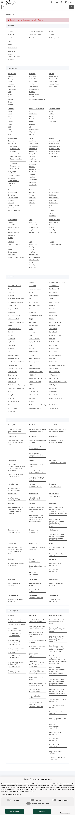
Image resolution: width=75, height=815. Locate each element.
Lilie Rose (52, 338)
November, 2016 (13, 595)
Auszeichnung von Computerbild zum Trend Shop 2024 (36, 455)
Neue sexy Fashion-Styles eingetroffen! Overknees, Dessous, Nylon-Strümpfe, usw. (15, 550)
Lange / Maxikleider (34, 161)
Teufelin (10, 238)
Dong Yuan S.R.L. (13, 309)
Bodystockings (33, 114)
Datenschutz (11, 51)
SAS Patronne (53, 388)
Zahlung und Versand (35, 34)
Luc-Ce (31, 345)
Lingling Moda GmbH (35, 342)
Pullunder (11, 203)
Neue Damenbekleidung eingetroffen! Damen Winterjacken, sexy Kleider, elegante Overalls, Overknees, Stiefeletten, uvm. (58, 511)
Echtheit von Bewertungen (36, 31)
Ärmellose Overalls (54, 141)
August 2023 (12, 460)
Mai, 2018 (32, 559)
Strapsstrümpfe (12, 252)
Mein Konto (11, 38)
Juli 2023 (31, 460)
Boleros (51, 111)
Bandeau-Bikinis (33, 79)
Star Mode (32, 398)
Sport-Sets (52, 227)
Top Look (31, 401)
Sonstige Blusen (54, 84)
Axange (10, 289)
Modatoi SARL (53, 352)
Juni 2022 (32, 484)
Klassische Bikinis (34, 89)
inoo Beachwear (33, 325)
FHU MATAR (53, 315)
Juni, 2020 (11, 503)
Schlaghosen (12, 178)
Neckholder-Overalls (55, 154)
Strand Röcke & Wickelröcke (37, 99)
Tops (9, 134)
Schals (10, 102)
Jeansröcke (32, 192)
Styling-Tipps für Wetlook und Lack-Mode (37, 441)
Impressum (11, 59)
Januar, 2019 (53, 503)
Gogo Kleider (32, 159)
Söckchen (11, 247)
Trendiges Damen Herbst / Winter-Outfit (15, 600)
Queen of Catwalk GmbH (15, 368)
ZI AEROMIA (11, 411)
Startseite (11, 31)
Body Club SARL (33, 295)
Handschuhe (11, 86)
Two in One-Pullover (14, 210)
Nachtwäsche (32, 119)
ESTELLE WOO (54, 312)
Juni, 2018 (11, 559)
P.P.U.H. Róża (53, 358)
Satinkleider (32, 177)
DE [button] (51, 2)
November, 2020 (54, 493)
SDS (9, 391)
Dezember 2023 (12, 436)
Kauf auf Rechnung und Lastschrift (56, 584)
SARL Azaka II (53, 368)
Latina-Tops (32, 249)
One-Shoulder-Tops (34, 257)
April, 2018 (52, 559)
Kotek (30, 335)
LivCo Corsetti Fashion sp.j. (57, 342)
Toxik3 (51, 401)
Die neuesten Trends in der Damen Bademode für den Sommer (36, 479)
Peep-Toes (52, 200)
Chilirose (31, 299)
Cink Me (51, 299)
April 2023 (52, 460)
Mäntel (51, 116)
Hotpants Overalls (54, 146)
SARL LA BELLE (54, 378)
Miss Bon (31, 348)
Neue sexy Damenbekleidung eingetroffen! (37, 567)
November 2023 (33, 436)
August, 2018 (33, 543)
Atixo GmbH (32, 286)
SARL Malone (12, 381)
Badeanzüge (32, 76)
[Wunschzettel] (61, 2)
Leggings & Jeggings (14, 175)
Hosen (10, 114)
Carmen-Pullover (13, 197)
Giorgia (31, 319)
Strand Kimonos (33, 97)
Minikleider (32, 167)
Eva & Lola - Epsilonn (14, 315)
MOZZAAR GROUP (13, 355)
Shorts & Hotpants (13, 181)
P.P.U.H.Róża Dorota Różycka (16, 362)
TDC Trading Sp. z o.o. (14, 401)
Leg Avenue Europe (34, 338)
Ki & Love (11, 335)
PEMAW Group (12, 365)
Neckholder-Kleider (34, 169)
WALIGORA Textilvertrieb (36, 408)
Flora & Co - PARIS (13, 319)
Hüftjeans (13, 151)
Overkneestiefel (53, 197)
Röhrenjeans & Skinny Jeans (16, 160)
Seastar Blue (53, 391)
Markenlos (11, 348)
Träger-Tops (32, 265)
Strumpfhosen (12, 254)
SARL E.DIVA (32, 375)
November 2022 (13, 484)
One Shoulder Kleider (35, 172)
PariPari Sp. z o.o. (34, 362)
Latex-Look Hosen (13, 168)
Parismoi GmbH (54, 362)
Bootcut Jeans (14, 146)
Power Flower (33, 365)
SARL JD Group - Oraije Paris (37, 378)
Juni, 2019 (32, 503)
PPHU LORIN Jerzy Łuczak (57, 365)
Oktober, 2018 (53, 530)
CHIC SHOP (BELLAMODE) (16, 299)
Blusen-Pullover (12, 192)
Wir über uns (11, 34)
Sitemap (51, 34)
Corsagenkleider (33, 154)
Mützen (10, 94)
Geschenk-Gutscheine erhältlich (35, 591)
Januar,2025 (12, 425)
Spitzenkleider (33, 179)
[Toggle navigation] (2, 1)
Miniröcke (31, 195)
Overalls (10, 121)
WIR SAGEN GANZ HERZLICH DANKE (34, 499)
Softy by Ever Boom (34, 395)
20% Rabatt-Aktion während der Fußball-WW (16, 564)
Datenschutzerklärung (7, 794)
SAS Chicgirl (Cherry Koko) (16, 388)
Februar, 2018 (33, 579)
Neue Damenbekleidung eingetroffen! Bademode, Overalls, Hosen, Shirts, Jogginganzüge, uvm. (36, 518)
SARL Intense (53, 375)
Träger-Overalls (53, 156)
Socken (10, 249)
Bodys (10, 111)
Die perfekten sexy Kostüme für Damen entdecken (37, 448)
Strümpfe (31, 134)
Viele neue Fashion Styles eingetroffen (56, 548)
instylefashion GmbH (55, 325)
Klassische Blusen (54, 79)
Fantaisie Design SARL (35, 315)
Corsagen (31, 116)
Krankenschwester (13, 227)
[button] (57, 2)
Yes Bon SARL (53, 408)
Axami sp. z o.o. (54, 286)
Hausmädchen (12, 225)
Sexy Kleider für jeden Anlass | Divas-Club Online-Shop (37, 430)
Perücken (11, 99)
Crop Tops (32, 247)
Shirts (9, 129)
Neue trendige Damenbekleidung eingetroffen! (34, 574)
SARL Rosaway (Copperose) (16, 385)
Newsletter (32, 38)
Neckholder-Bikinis (34, 94)
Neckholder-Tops (33, 254)
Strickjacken (52, 121)
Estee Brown (32, 312)
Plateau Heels (53, 203)
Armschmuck (12, 76)
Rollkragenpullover (13, 205)
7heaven (31, 282)
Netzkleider (32, 124)
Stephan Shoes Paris (55, 398)
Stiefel (51, 213)
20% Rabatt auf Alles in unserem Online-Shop (56, 441)
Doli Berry (52, 305)
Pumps (51, 205)
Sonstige (10, 104)
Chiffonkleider (33, 149)
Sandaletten (52, 208)
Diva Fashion (12, 305)
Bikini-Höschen (33, 84)
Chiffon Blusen (53, 76)
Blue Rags (11, 295)
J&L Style (10, 332)
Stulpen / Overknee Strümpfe (16, 257)
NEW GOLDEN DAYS (14, 358)
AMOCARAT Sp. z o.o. (14, 286)
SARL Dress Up (12, 375)
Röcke (10, 124)
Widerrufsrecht (12, 48)
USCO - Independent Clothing (37, 405)
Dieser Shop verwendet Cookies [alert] (37, 779)
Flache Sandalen (54, 192)
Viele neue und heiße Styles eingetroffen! (37, 548)
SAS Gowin (32, 388)
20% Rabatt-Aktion (55, 486)
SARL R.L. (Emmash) (35, 381)
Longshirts (32, 230)
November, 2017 (54, 579)
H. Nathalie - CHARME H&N (16, 322)
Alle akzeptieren (14, 811)
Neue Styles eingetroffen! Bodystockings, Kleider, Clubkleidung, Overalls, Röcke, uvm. (15, 510)
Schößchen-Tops (34, 260)
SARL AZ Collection (34, 368)
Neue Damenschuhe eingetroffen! (14, 584)
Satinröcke (32, 200)
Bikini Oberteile (33, 81)
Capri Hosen (11, 141)
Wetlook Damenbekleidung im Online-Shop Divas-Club (37, 472)
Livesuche (52, 31)
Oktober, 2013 (53, 595)
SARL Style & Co (54, 385)
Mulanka (31, 355)
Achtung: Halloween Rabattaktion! (55, 600)
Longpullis (11, 200)
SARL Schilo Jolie (34, 385)
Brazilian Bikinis (33, 86)
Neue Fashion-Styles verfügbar (35, 584)
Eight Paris (52, 309)
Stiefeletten (52, 215)
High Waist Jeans (15, 149)
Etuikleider (32, 156)
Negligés (31, 121)
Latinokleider (32, 164)
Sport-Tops (52, 230)
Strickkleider (32, 182)
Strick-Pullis (11, 208)
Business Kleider (33, 146)
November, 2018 (34, 530)
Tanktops (31, 262)
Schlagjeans (13, 163)
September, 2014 (34, 595)
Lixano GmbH (12, 345)
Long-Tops (32, 252)
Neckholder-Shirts (34, 232)
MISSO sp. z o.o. (54, 348)
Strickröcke (32, 203)
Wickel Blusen (53, 86)
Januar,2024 (53, 425)
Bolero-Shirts (32, 222)
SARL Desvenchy (54, 372)
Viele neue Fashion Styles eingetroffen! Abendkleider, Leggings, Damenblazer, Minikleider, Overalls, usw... (57, 537)
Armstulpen (11, 79)
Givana (51, 319)
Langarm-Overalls (54, 151)
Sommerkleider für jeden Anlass (36, 465)
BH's (30, 111)
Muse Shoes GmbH (55, 355)
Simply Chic (11, 395)
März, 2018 (11, 579)
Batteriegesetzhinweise (56, 38)
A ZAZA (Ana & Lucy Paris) (57, 282)
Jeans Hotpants (14, 154)
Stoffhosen (11, 186)
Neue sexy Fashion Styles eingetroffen (56, 555)
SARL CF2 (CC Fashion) (36, 372)
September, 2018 (13, 543)
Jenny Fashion (33, 332)
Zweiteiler (31, 205)
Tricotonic (11, 405)
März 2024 (32, 425)
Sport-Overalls (53, 225)
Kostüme (10, 119)
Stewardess (11, 235)
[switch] (9, 800)
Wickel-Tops (32, 267)
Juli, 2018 (52, 543)
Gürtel (10, 81)
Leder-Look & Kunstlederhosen (13, 172)
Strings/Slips (32, 132)
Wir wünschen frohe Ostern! (58, 463)
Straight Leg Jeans (15, 166)
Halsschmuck (12, 84)
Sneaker (51, 210)
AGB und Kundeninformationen (14, 55)
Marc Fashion (53, 345)
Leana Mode (11, 338)
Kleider (10, 116)
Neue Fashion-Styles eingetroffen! (55, 564)
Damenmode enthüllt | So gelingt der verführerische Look (15, 442)
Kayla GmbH (53, 332)
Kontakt (10, 44)
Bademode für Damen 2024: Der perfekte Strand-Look (57, 430)
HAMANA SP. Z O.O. (55, 322)
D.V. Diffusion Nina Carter (15, 302)
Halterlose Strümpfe (14, 244)
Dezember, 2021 (33, 493)
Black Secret (53, 292)
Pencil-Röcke (32, 197)
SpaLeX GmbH (53, 395)
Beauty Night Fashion (35, 289)
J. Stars (31, 329)
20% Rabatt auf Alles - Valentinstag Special (14, 499)
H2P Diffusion (32, 322)
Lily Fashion (11, 342)
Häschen (10, 222)
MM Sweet (11, 352)
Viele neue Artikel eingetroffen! (54, 570)
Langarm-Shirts (33, 227)
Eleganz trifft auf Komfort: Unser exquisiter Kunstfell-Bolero (15, 431)
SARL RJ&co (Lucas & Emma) (58, 381)
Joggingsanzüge (54, 222)
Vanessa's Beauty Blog (36, 598)
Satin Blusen (53, 81)
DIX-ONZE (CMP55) (34, 305)
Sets (9, 126)
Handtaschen (12, 89)
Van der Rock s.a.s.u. (55, 405)
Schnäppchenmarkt (55, 244)
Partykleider (32, 174)
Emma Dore (11, 312)
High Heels (52, 195)
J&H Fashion (53, 329)
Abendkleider (32, 141)
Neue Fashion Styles (55, 615)
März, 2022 (52, 484)
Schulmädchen (12, 230)
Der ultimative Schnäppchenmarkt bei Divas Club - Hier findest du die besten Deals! (16, 467)
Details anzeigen (65, 813)
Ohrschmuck (11, 97)
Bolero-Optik (11, 195)
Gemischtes (32, 615)
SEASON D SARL (34, 391)
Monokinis (32, 92)
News (9, 41)
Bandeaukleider (33, 143)
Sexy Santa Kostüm (13, 232)
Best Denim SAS (54, 289)
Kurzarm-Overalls (54, 149)
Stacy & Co (11, 398)
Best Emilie (11, 292)
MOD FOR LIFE (33, 352)
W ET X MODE (12, 408)
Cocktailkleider (33, 151)
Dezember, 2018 (13, 530)
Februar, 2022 (12, 493)
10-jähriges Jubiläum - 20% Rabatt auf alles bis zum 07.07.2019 (37, 509)
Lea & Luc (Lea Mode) (55, 335)
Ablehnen (42, 811)
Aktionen (11, 615)
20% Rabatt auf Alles (35, 486)
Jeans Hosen (12, 143)
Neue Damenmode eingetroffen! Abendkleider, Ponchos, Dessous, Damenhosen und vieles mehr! (57, 523)
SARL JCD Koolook (13, 378)
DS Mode (31, 309)
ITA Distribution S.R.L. (14, 329)
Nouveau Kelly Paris (34, 358)
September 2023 (54, 436)
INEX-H (10, 325)
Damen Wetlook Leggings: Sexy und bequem (15, 475)
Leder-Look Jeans (15, 156)
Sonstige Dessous (34, 129)
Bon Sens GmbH (54, 295)
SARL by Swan (12, 372)
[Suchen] (71, 7)
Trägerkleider (32, 185)
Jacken (51, 114)
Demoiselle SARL (54, 302)
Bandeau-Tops (33, 244)
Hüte (9, 92)
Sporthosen (11, 183)
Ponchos (51, 119)
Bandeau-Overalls (54, 143)
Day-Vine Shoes (33, 302)
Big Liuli (31, 292)
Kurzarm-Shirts (33, 225)
